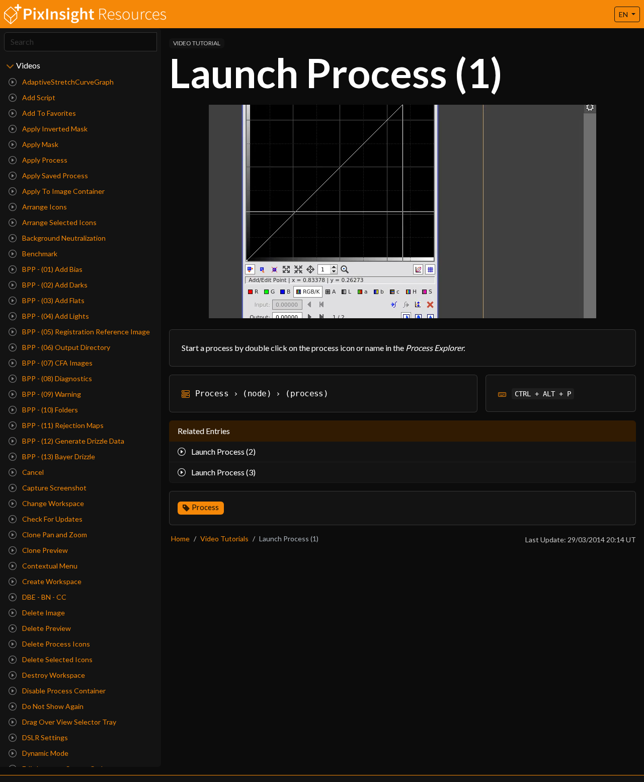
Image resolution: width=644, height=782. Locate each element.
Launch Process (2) (223, 451)
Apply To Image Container (63, 191)
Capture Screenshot (54, 487)
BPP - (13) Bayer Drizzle (58, 456)
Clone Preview (44, 550)
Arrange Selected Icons (59, 222)
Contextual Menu (49, 565)
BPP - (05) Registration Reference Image (85, 331)
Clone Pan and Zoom (54, 534)
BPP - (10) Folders (49, 409)
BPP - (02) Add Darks (54, 284)
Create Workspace (51, 581)
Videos (28, 65)
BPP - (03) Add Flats (53, 300)
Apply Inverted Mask (54, 128)
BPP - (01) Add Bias (52, 269)
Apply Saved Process (54, 175)
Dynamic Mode (44, 753)
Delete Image (43, 612)
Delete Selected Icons (57, 659)
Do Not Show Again (52, 706)
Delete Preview (46, 628)
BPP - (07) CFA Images (57, 363)
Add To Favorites (48, 113)
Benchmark (39, 253)
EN (624, 14)
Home (180, 538)
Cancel (32, 472)
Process (205, 507)
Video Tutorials (224, 538)
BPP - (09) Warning (51, 394)
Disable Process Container (63, 690)
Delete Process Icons (55, 643)
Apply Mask (39, 144)
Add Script (38, 97)
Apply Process (44, 160)
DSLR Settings (44, 737)
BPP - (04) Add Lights (55, 316)
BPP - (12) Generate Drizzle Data (72, 441)
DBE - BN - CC (43, 597)
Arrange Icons (44, 206)
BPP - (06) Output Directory (65, 347)
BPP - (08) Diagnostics (56, 378)
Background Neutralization (63, 238)
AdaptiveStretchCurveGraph (67, 82)
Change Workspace (52, 503)
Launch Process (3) (223, 472)
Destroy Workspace (53, 675)
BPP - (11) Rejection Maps (62, 425)
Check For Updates (52, 519)
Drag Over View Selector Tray (68, 722)
